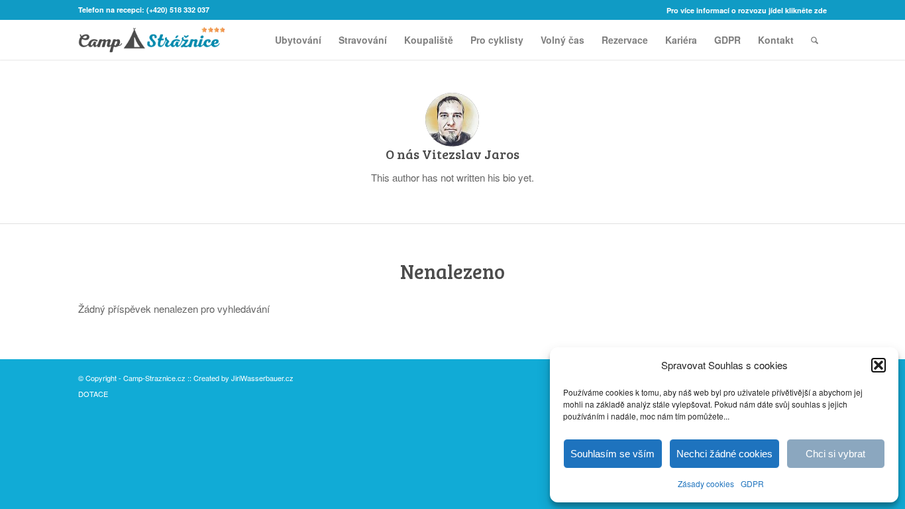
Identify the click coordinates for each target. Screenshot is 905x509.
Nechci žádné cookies (724, 453)
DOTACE (93, 393)
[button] (878, 365)
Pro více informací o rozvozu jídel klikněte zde (746, 10)
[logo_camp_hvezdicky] (151, 40)
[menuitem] (743, 10)
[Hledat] (814, 40)
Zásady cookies (706, 483)
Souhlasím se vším (612, 453)
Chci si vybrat (835, 453)
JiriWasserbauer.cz (262, 377)
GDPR (752, 483)
